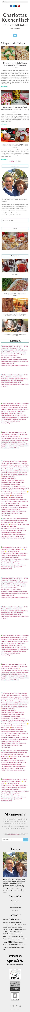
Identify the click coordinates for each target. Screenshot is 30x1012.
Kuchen (11, 936)
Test (4, 944)
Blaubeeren (5, 922)
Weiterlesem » (4, 86)
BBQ (17, 919)
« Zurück (11, 161)
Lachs (22, 936)
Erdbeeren (8, 927)
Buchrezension (6, 924)
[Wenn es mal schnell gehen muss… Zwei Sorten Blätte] (15, 503)
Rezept (11, 941)
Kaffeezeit (20, 934)
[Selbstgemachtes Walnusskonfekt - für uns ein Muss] (15, 359)
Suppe (22, 942)
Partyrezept (16, 939)
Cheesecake (12, 924)
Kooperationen (15, 900)
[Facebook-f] (11, 6)
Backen (12, 919)
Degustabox (18, 924)
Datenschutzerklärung (13, 834)
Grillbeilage (9, 931)
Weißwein (22, 947)
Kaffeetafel (15, 934)
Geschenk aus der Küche (9, 929)
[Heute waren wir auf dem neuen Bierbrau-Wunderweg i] (15, 474)
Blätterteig (18, 922)
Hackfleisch (19, 931)
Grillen (14, 931)
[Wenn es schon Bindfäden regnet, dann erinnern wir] (15, 445)
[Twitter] (14, 6)
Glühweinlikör (15, 274)
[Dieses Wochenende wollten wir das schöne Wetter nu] (15, 417)
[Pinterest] (19, 6)
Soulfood (19, 942)
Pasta (21, 939)
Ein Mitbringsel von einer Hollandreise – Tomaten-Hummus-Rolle (15, 335)
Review (5, 942)
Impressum (15, 910)
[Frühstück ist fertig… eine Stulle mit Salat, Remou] (15, 560)
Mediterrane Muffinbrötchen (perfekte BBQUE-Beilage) (15, 64)
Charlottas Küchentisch (16, 17)
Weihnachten (13, 945)
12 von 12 (5, 919)
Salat (16, 942)
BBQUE (20, 919)
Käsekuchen (17, 936)
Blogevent (12, 922)
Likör (9, 939)
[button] (15, 35)
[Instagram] (16, 6)
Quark (24, 939)
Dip (4, 927)
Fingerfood (14, 927)
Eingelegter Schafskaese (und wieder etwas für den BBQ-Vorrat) (15, 108)
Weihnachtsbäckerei (14, 947)
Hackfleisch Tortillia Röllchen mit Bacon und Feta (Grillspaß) (15, 294)
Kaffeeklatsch (7, 934)
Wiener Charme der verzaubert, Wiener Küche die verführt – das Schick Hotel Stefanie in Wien (15, 314)
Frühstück (19, 927)
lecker (5, 939)
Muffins (12, 939)
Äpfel (4, 949)
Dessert (23, 925)
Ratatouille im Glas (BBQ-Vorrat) (15, 145)
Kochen (6, 936)
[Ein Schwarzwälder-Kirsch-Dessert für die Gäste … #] (15, 388)
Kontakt (15, 904)
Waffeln (7, 944)
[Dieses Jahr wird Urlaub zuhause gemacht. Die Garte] (15, 532)
